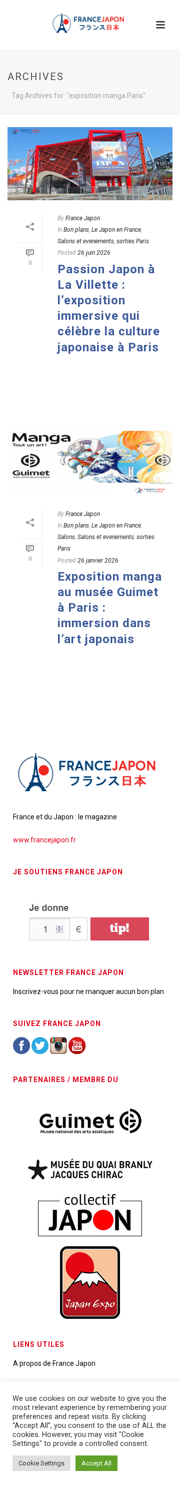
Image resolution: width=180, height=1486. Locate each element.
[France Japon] (90, 22)
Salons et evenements (86, 241)
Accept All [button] (97, 1463)
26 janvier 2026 (98, 560)
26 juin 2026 (94, 252)
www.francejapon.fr (44, 840)
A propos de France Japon (54, 1363)
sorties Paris (132, 241)
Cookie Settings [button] (41, 1463)
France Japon (83, 218)
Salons (66, 537)
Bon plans (76, 229)
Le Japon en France (116, 229)
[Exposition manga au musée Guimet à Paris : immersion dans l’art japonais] (90, 459)
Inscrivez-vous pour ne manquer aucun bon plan (88, 991)
